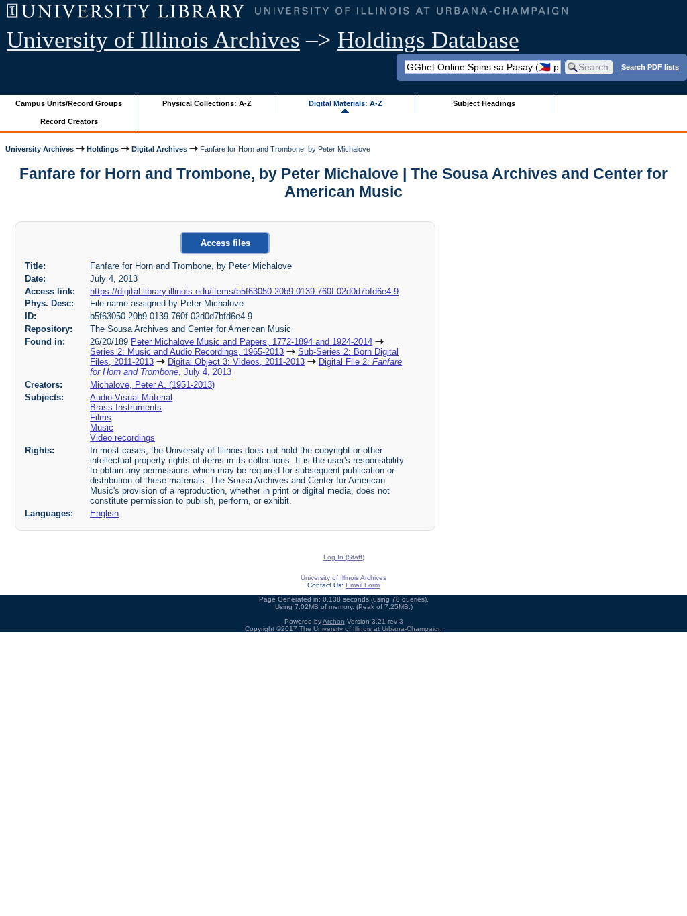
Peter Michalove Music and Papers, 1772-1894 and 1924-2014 (251, 342)
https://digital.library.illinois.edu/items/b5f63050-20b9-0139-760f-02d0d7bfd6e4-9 (244, 291)
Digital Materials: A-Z (345, 103)
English (104, 513)
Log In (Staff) (343, 557)
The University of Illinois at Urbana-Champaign (370, 628)
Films (100, 417)
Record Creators (69, 121)
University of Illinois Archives (153, 40)
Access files (225, 243)
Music (101, 427)
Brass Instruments (126, 407)
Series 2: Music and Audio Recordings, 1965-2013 (187, 352)
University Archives (39, 149)
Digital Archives (159, 149)
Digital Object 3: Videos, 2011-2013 (236, 362)
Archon (334, 621)
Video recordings (122, 438)
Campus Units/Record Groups (68, 103)
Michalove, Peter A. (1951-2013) (152, 385)
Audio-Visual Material (131, 397)
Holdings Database (428, 40)
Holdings (103, 149)
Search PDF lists (650, 66)
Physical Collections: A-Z (207, 103)
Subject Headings (484, 103)
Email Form (363, 585)
